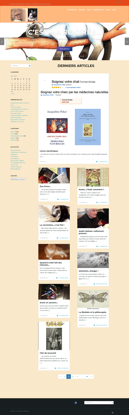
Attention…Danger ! (88, 271)
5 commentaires (63, 238)
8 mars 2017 (43, 161)
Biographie (72, 10)
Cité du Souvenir (48, 353)
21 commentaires (63, 278)
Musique (13, 138)
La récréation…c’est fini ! (52, 225)
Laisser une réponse (101, 284)
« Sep (12, 94)
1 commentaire (63, 199)
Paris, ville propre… (16, 113)
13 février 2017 (83, 246)
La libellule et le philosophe (92, 312)
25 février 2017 (44, 199)
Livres (107, 10)
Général (13, 132)
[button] (2, 41)
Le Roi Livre (14, 165)
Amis (89, 10)
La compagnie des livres (18, 163)
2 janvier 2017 (44, 368)
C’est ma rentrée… (16, 107)
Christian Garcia (15, 150)
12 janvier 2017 (44, 315)
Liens (114, 10)
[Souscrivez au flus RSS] (113, 412)
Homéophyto (15, 158)
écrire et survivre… (49, 303)
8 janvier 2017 (83, 325)
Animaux (81, 10)
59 (87, 376)
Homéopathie (97, 10)
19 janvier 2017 (44, 278)
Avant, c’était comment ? (91, 189)
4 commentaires (102, 161)
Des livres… (45, 186)
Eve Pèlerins (14, 156)
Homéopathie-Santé (17, 136)
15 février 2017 (44, 238)
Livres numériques (49, 151)
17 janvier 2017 (83, 284)
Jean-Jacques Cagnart (17, 160)
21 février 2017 (83, 202)
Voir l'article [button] (64, 49)
